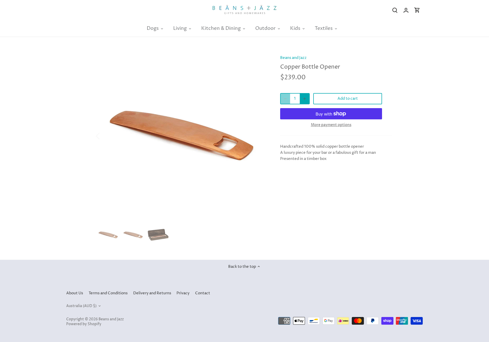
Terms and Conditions (108, 293)
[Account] (406, 10)
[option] (182, 135)
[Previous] (104, 136)
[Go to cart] (417, 10)
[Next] (260, 136)
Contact (202, 293)
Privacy (182, 293)
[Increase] (304, 98)
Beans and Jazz (293, 57)
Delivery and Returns (152, 293)
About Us (74, 293)
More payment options (331, 125)
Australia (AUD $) (81, 306)
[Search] (394, 10)
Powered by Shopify (83, 324)
